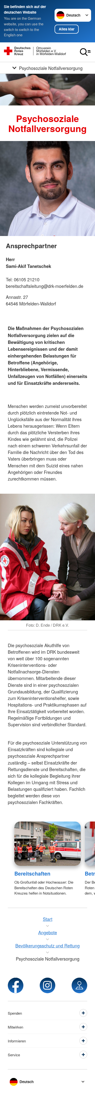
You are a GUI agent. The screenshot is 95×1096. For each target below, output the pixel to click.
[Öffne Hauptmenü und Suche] (85, 52)
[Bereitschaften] (47, 844)
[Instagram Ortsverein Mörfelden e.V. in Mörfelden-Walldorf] (47, 985)
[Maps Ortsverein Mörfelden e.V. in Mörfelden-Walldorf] (79, 985)
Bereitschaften (32, 873)
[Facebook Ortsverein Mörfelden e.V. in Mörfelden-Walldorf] (15, 985)
